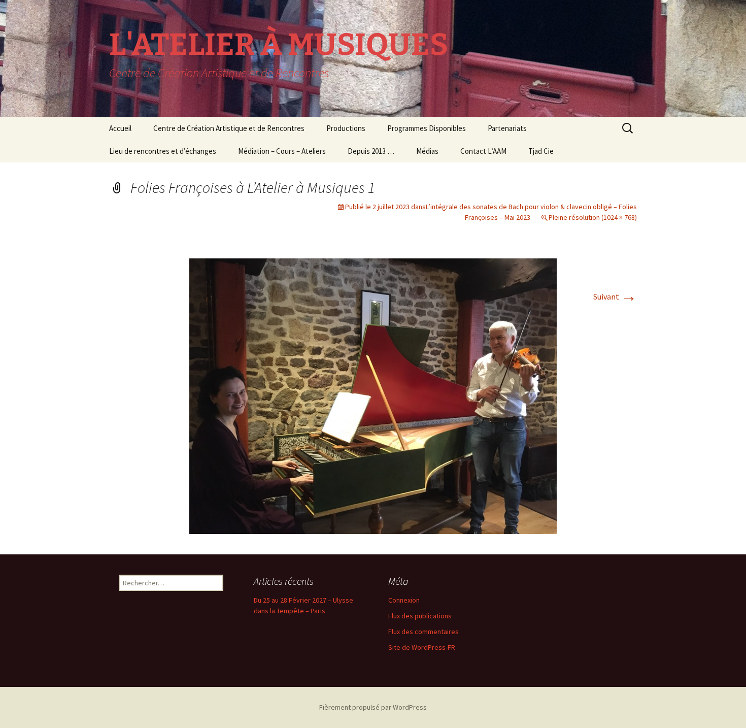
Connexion (404, 600)
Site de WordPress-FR (421, 647)
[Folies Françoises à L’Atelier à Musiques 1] (373, 395)
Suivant (615, 296)
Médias (427, 151)
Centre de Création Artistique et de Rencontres (228, 128)
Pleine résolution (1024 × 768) (593, 217)
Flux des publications (420, 615)
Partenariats (507, 128)
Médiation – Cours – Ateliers (282, 151)
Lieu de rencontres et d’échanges (162, 151)
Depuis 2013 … (371, 151)
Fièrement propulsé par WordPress (373, 707)
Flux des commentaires (423, 631)
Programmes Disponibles (426, 128)
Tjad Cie (541, 151)
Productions (345, 128)
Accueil (120, 128)
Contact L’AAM (483, 151)
